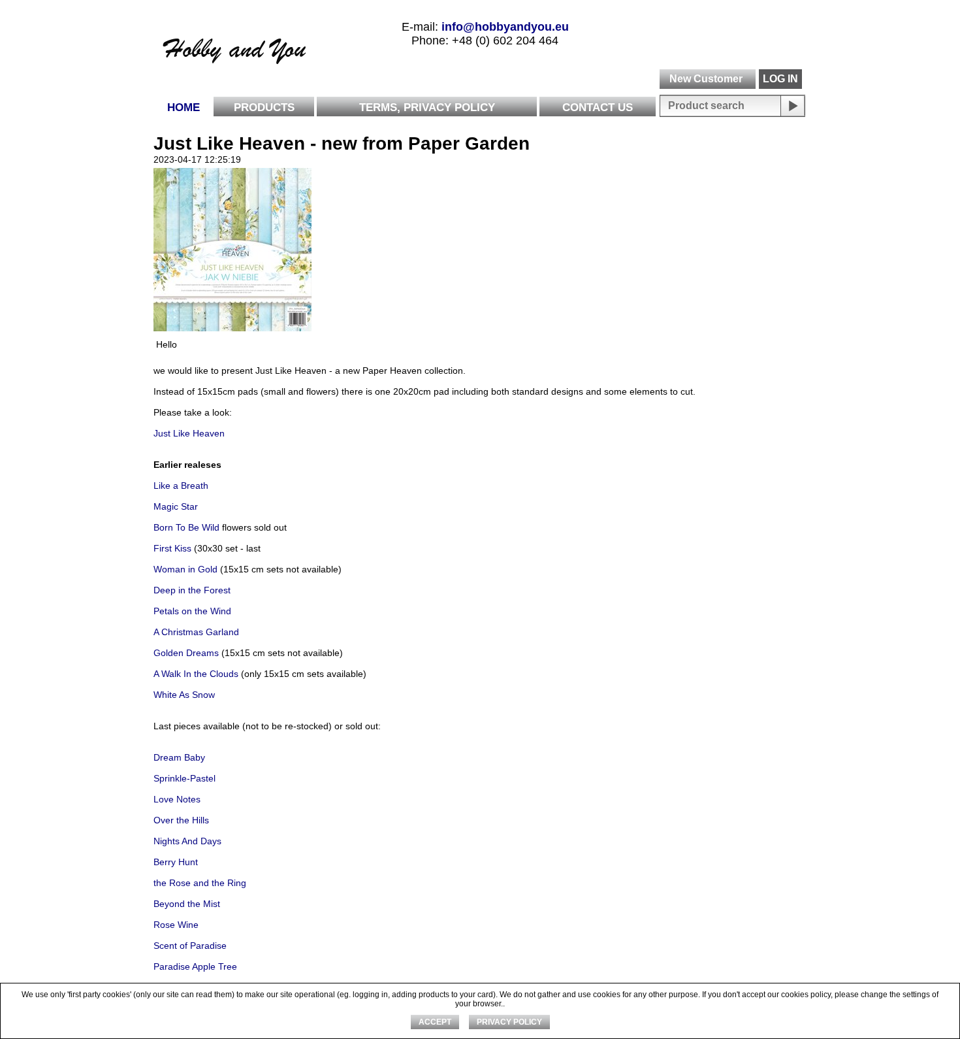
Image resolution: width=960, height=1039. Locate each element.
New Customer (706, 78)
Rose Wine (176, 924)
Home (183, 107)
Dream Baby (179, 757)
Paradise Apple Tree (195, 966)
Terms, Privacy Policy (427, 107)
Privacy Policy (509, 1022)
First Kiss (172, 548)
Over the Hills (181, 820)
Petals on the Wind (192, 611)
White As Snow (184, 694)
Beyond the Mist (186, 904)
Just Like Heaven (189, 433)
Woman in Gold (185, 569)
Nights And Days (188, 841)
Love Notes (176, 799)
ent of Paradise (195, 945)
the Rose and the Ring (199, 883)
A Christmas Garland (196, 632)
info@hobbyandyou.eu (505, 26)
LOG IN (780, 78)
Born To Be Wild (186, 527)
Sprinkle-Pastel (184, 778)
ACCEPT (435, 1022)
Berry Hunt (175, 862)
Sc (158, 945)
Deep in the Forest (192, 590)
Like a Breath (180, 485)
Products (264, 107)
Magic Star (175, 506)
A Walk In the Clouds (195, 673)
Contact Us (597, 107)
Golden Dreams (186, 653)
